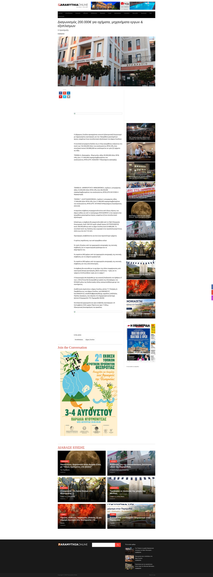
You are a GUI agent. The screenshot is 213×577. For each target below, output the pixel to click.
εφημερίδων (137, 366)
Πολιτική (60, 13)
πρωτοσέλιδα (130, 366)
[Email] (68, 96)
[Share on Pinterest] (60, 96)
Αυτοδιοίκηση (68, 13)
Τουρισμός (126, 13)
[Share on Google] (64, 93)
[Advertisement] (98, 101)
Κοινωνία (78, 13)
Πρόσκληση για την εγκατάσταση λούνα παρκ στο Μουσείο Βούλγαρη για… (140, 177)
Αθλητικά (85, 13)
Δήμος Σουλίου (90, 339)
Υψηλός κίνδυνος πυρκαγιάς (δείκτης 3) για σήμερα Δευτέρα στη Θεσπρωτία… (140, 294)
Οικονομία (135, 13)
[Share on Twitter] (64, 96)
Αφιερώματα (117, 13)
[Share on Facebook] (60, 93)
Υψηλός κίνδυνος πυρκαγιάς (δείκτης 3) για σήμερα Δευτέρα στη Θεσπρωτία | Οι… (80, 518)
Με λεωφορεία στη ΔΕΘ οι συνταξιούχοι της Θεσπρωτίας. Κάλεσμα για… (140, 196)
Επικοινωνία (61, 16)
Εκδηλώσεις (94, 13)
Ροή (151, 13)
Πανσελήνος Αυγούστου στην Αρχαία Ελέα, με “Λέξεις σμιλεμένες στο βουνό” (140, 216)
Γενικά (109, 13)
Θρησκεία (102, 13)
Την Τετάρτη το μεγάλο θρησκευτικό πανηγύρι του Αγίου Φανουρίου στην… (140, 138)
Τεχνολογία (143, 13)
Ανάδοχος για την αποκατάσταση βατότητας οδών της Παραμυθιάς (138, 235)
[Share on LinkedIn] (68, 93)
